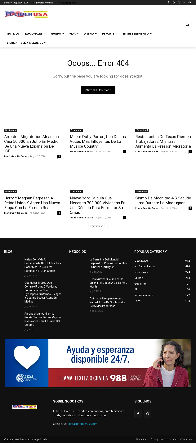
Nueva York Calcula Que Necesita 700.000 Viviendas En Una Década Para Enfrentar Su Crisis (97, 205)
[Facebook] (168, 3)
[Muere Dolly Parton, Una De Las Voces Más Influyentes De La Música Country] (98, 118)
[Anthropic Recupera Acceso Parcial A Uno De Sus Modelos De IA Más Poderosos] (78, 303)
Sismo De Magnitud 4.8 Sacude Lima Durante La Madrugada (163, 200)
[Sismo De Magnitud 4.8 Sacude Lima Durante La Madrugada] (163, 179)
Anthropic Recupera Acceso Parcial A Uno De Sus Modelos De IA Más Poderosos (108, 302)
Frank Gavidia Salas (15, 156)
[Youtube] (189, 3)
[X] (179, 3)
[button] (187, 24)
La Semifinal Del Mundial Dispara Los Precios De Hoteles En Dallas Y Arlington (108, 263)
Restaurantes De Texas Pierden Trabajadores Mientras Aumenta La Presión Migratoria (163, 141)
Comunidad (142, 130)
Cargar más (96, 226)
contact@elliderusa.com (82, 424)
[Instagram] (174, 3)
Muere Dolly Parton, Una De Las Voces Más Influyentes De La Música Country (98, 141)
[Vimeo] (184, 3)
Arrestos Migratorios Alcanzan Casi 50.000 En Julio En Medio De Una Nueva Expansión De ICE (31, 143)
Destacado (10, 130)
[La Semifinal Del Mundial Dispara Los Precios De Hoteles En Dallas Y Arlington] (78, 264)
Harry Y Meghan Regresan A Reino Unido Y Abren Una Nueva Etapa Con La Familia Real (32, 203)
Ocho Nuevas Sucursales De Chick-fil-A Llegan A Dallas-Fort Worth (108, 283)
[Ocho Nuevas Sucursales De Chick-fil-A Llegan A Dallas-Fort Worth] (78, 283)
